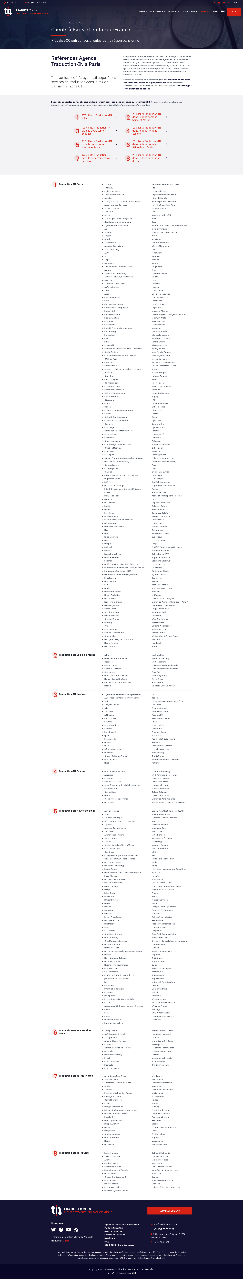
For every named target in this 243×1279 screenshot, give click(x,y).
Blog (215, 11)
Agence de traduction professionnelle (121, 1224)
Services (173, 11)
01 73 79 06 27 (12, 3)
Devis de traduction (113, 1231)
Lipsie (66, 1240)
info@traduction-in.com (36, 3)
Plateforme (189, 11)
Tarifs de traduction (113, 1228)
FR (235, 3)
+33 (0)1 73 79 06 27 (163, 1229)
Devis (234, 12)
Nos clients (109, 1238)
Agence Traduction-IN (151, 11)
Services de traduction (114, 1234)
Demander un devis (170, 1211)
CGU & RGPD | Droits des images (119, 1245)
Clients (204, 11)
